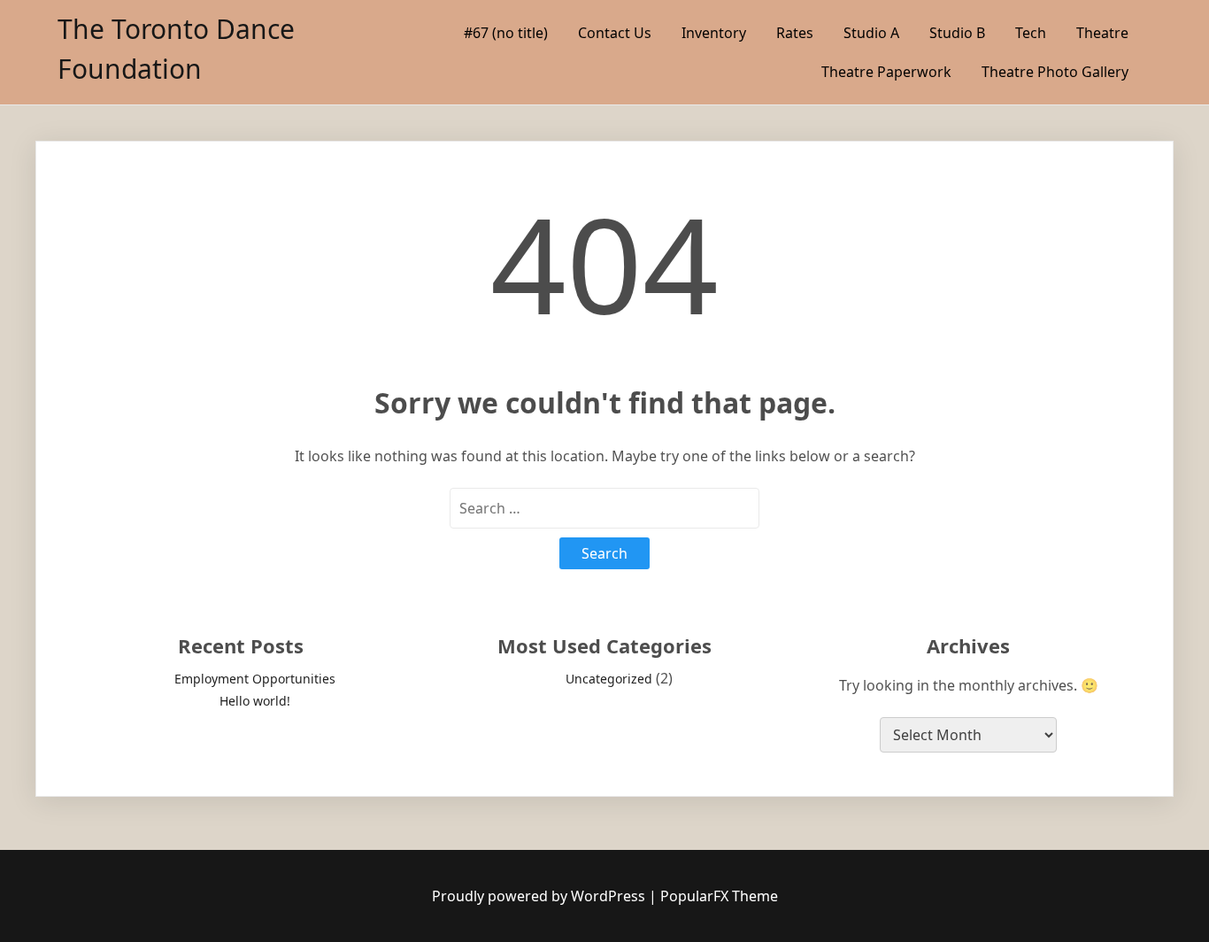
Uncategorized (609, 678)
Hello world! (254, 700)
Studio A (871, 32)
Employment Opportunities (254, 678)
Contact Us (614, 32)
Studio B (957, 32)
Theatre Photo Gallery (1055, 71)
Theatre (1102, 32)
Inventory (714, 32)
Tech (1030, 32)
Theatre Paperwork (886, 71)
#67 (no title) (506, 32)
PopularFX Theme (719, 896)
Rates (794, 32)
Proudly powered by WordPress (540, 896)
